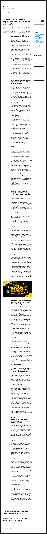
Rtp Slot (31, 12)
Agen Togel (10, 12)
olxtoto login (35, 72)
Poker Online (21, 12)
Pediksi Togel (15, 12)
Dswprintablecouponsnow (12, 7)
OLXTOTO (13, 27)
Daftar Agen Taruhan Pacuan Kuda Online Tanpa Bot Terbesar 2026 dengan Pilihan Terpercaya (39, 50)
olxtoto (4, 33)
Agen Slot (5, 12)
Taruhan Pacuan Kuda (38, 12)
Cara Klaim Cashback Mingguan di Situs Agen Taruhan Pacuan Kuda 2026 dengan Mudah (39, 35)
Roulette (27, 12)
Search (35, 19)
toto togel (35, 77)
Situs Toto (35, 63)
